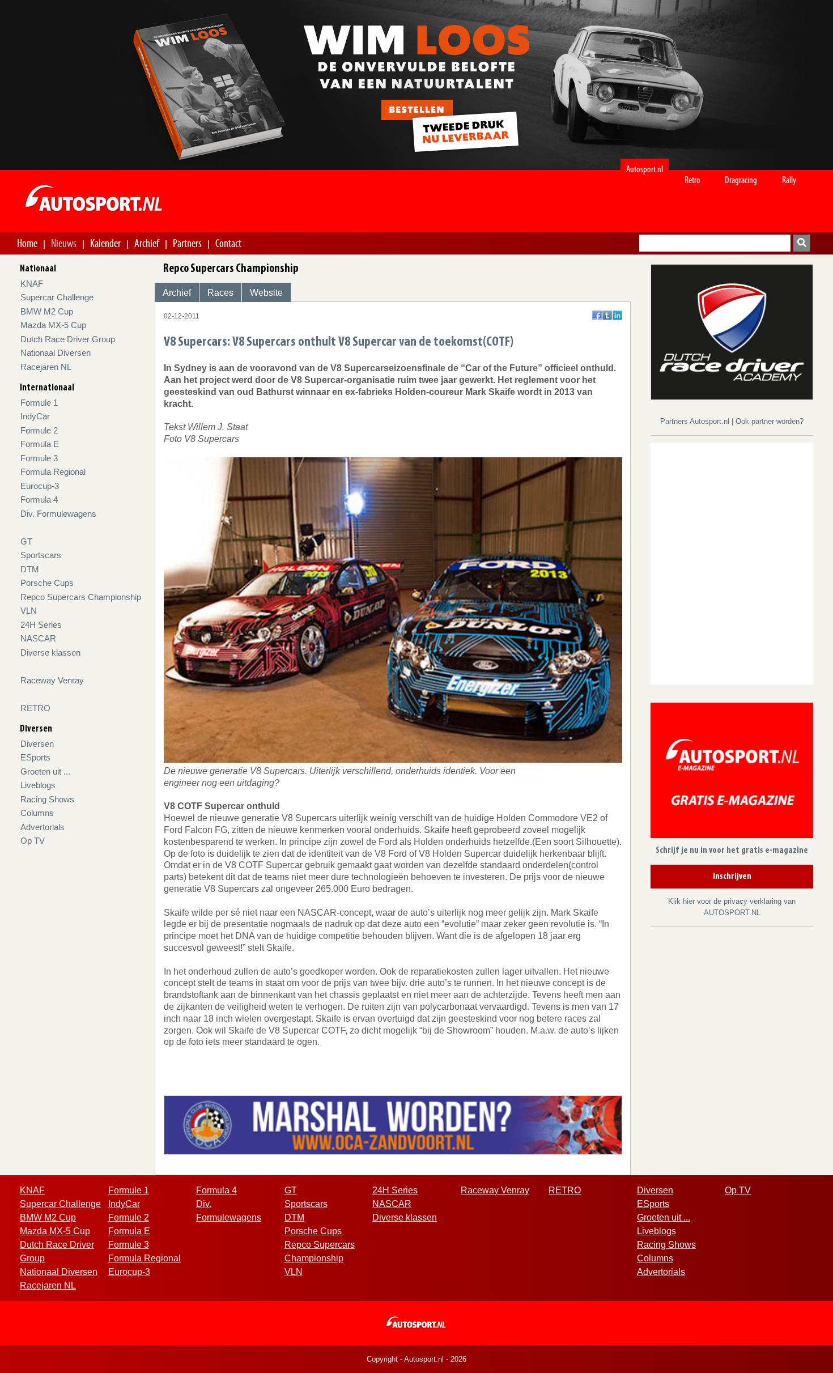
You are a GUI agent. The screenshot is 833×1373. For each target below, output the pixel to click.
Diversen (37, 744)
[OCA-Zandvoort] (393, 1124)
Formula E (39, 444)
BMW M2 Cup (46, 311)
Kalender (105, 243)
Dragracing (741, 180)
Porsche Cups (47, 583)
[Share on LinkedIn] (617, 315)
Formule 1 (39, 402)
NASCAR (38, 638)
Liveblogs (38, 785)
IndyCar (35, 416)
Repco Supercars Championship (80, 597)
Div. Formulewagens (58, 513)
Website (266, 292)
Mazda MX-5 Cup (53, 325)
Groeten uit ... (45, 771)
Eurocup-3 (39, 486)
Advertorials (42, 827)
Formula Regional (53, 472)
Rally (789, 180)
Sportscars (40, 555)
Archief (146, 243)
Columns (37, 813)
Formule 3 (39, 458)
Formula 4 (39, 499)
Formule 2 (39, 430)
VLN (28, 610)
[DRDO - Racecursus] (732, 331)
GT (26, 541)
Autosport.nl (644, 169)
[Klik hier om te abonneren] (732, 772)
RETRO (35, 708)
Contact (228, 243)
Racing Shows (47, 799)
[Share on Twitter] (607, 315)
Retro (692, 180)
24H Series (41, 625)
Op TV (32, 840)
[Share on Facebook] (597, 315)
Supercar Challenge (57, 297)
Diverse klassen (50, 652)
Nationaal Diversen (55, 353)
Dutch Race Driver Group (67, 339)
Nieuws (63, 243)
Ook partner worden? (770, 421)
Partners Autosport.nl (696, 421)
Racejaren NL (45, 367)
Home (27, 243)
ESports (35, 757)
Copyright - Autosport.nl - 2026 (416, 1359)
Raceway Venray (52, 680)
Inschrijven (732, 876)
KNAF (31, 283)
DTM (29, 569)
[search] (801, 243)
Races (220, 292)
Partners (187, 243)
